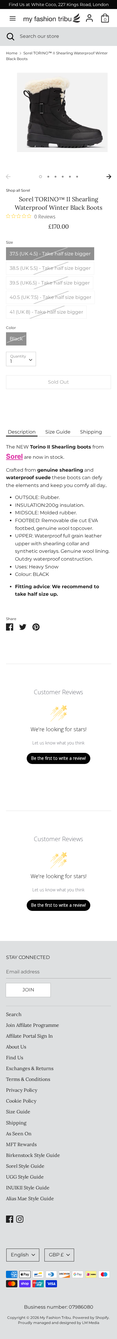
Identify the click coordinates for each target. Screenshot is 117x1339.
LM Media (90, 1322)
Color (11, 327)
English (20, 1255)
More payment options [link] (58, 414)
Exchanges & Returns (29, 1068)
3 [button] (55, 177)
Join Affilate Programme (32, 1025)
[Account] (89, 16)
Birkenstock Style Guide (33, 1155)
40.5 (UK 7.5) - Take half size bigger (50, 297)
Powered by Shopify (91, 1317)
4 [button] (63, 177)
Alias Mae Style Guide (30, 1198)
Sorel (25, 190)
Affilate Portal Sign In (29, 1036)
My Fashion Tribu (55, 1317)
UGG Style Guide (25, 1177)
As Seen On (19, 1134)
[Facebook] (9, 1218)
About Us (16, 1047)
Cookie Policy (21, 1101)
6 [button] (77, 177)
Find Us (14, 1057)
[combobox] (21, 359)
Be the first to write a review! (58, 758)
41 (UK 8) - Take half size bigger (46, 312)
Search (14, 1014)
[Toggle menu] (12, 18)
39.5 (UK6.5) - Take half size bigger (50, 283)
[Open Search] (9, 36)
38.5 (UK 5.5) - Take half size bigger (50, 268)
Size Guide (57, 432)
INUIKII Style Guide (28, 1188)
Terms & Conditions (28, 1079)
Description (22, 432)
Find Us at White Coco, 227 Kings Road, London (59, 4)
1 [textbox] (11, 361)
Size (9, 242)
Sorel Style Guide (25, 1166)
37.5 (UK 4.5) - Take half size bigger (50, 254)
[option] (58, 118)
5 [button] (70, 177)
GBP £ (56, 1255)
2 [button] (48, 177)
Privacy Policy (21, 1090)
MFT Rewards (21, 1144)
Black (16, 339)
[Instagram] (19, 1218)
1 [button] (40, 176)
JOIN (28, 990)
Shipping (91, 432)
